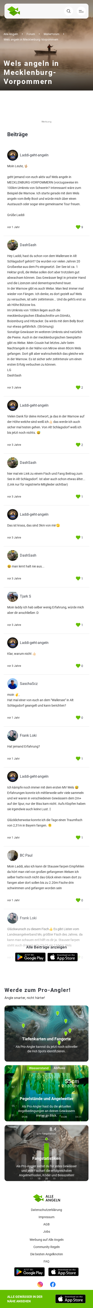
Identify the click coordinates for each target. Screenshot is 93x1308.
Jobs (46, 1231)
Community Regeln (46, 1247)
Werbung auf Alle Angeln (47, 1239)
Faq (46, 1261)
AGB (46, 1224)
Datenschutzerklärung (46, 1210)
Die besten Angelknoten (46, 1254)
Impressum (46, 1217)
